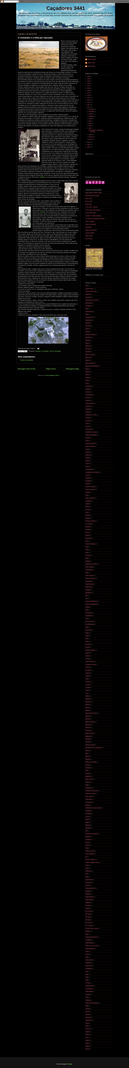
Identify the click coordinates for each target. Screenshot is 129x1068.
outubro (91, 114)
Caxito (87, 423)
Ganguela (88, 590)
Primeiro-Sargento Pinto (92, 862)
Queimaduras (89, 879)
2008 (88, 147)
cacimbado (88, 386)
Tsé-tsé (51, 351)
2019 (88, 88)
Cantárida (88, 409)
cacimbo (87, 389)
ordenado (88, 811)
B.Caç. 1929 (88, 201)
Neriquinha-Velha (90, 793)
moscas (87, 765)
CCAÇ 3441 (88, 429)
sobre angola (89, 235)
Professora (88, 871)
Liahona (87, 673)
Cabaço (87, 377)
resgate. (87, 908)
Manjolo (87, 710)
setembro (91, 116)
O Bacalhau (88, 799)
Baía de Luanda (89, 354)
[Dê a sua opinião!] (21, 351)
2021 (88, 86)
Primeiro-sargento (90, 859)
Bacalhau (88, 351)
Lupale (87, 690)
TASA (86, 997)
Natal (86, 785)
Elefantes (88, 526)
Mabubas (88, 699)
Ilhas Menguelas (89, 624)
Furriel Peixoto (89, 584)
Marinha (87, 719)
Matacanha (88, 736)
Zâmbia (87, 1046)
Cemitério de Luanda (91, 432)
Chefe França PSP (90, 443)
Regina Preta (89, 899)
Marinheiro (88, 724)
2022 (88, 83)
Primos (87, 865)
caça (86, 383)
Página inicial (51, 369)
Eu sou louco (89, 238)
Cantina (87, 412)
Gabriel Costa (91, 62)
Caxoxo (87, 426)
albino (87, 314)
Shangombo (88, 968)
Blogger (70, 1064)
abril (90, 128)
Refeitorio (88, 891)
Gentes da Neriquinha (91, 604)
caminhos (88, 400)
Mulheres (88, 782)
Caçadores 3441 (65, 8)
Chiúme (87, 458)
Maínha (87, 707)
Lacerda (87, 658)
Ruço (86, 934)
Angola (87, 331)
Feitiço (87, 549)
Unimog (87, 1014)
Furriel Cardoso (89, 575)
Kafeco (87, 633)
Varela (87, 1023)
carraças (87, 417)
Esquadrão (88, 538)
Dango (87, 503)
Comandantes (89, 469)
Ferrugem (88, 555)
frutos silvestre (89, 567)
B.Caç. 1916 (88, 198)
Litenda (87, 676)
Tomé (86, 1006)
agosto (91, 118)
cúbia (86, 495)
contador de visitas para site (93, 180)
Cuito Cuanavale (90, 498)
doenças (37, 351)
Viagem (87, 1031)
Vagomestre (88, 1020)
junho (90, 123)
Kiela (86, 638)
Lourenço (88, 681)
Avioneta (87, 349)
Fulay (86, 572)
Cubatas (87, 492)
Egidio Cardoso (91, 59)
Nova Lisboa (88, 796)
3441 (86, 285)
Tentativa (87, 1000)
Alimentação (88, 320)
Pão (86, 831)
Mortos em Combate (90, 762)
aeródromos (88, 303)
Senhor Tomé (89, 960)
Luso (86, 693)
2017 (88, 93)
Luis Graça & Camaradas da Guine (95, 218)
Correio (87, 475)
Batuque (87, 372)
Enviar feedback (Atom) (52, 375)
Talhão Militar (89, 991)
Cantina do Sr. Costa (91, 415)
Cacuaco (87, 392)
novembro (91, 111)
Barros (87, 369)
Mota (86, 770)
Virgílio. (87, 1043)
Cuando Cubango (90, 486)
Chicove (87, 452)
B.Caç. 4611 (88, 204)
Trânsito (87, 1008)
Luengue (87, 687)
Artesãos (87, 340)
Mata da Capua (89, 733)
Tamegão (88, 994)
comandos (42, 212)
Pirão (86, 848)
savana (87, 954)
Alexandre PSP (89, 317)
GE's (86, 595)
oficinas (87, 805)
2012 (88, 105)
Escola (87, 532)
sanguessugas (89, 942)
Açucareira (88, 297)
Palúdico (42, 177)
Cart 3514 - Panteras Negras (93, 215)
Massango (88, 730)
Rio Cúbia (88, 914)
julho (90, 121)
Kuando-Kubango (90, 650)
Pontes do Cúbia (90, 851)
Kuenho (87, 653)
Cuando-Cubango (90, 489)
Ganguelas (88, 592)
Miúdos (87, 756)
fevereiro (91, 137)
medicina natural (90, 745)
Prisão (87, 868)
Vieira (87, 1037)
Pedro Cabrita (91, 66)
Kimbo (87, 641)
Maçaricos (88, 701)
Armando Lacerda (90, 334)
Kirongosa (88, 644)
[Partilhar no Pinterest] (26, 351)
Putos (86, 877)
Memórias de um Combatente (93, 747)
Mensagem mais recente (26, 369)
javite (86, 627)
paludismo (88, 828)
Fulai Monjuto (89, 569)
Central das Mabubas (91, 435)
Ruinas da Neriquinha (91, 937)
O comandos (45, 351)
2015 (88, 97)
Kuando (87, 647)
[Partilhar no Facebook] (24, 351)
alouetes (87, 323)
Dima (86, 512)
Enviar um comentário (26, 360)
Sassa (87, 951)
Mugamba (88, 776)
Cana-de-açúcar (89, 403)
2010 (88, 142)
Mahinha (87, 704)
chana (87, 440)
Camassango (89, 394)
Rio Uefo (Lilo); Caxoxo (91, 928)
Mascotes (88, 727)
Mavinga (87, 739)
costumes (88, 478)
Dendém (87, 509)
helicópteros (88, 613)
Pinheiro (87, 845)
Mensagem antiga (72, 369)
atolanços (88, 346)
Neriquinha (88, 788)
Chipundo (88, 455)
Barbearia (88, 357)
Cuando (87, 483)
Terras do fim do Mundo (91, 1003)
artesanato (88, 337)
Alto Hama (88, 326)
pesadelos (88, 839)
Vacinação (58, 351)
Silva (86, 971)
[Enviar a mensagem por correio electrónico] (38, 348)
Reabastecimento (90, 888)
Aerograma (88, 227)
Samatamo (88, 940)
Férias (87, 552)
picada (87, 842)
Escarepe (88, 529)
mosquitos (88, 767)
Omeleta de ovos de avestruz (93, 808)
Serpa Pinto (88, 965)
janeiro (91, 139)
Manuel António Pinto (91, 713)
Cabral (87, 380)
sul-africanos (88, 988)
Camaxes (88, 397)
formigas (87, 561)
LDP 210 (87, 667)
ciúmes (87, 466)
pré (86, 856)
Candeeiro (88, 406)
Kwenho (87, 656)
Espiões (87, 535)
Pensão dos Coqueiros (91, 833)
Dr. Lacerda (88, 524)
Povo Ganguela (89, 854)
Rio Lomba (88, 922)
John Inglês (88, 630)
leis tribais (88, 670)
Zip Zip (87, 1049)
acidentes (88, 294)
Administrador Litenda (91, 300)
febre (86, 547)
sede (86, 957)
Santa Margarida (90, 948)
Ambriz (87, 328)
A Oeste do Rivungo (90, 291)
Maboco (87, 696)
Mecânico (88, 742)
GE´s (86, 598)
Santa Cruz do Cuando (91, 945)
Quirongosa (88, 882)
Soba (86, 977)
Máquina (87, 716)
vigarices (87, 1040)
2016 (88, 95)
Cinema (87, 463)
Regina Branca (89, 897)
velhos (87, 1026)
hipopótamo (88, 615)
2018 (88, 90)
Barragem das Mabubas (92, 366)
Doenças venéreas (90, 521)
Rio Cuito (88, 917)
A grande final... (89, 288)
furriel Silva (88, 587)
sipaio (87, 974)
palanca (87, 822)
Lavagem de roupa (90, 664)
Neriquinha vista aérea (91, 790)
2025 (88, 76)
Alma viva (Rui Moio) (91, 230)
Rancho (87, 885)
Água (86, 308)
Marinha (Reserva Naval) (92, 195)
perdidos (87, 836)
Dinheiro (87, 515)
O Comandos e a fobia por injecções (35, 38)
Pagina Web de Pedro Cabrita (93, 192)
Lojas (86, 679)
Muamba (87, 773)
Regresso (88, 902)
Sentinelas (88, 963)
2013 (88, 102)
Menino (87, 750)
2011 (88, 107)
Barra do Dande (89, 363)
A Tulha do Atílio (89, 233)
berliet (87, 374)
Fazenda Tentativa (90, 544)
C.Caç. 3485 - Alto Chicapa (92, 210)
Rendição (88, 905)
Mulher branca (89, 779)
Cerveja (87, 437)
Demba (87, 506)
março (90, 134)
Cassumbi (88, 420)
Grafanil (87, 607)
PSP (86, 874)
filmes (87, 558)
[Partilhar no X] (23, 351)
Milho (86, 753)
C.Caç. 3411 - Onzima (91, 207)
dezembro (91, 109)
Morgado (87, 759)
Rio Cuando (88, 911)
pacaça (87, 816)
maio (90, 125)
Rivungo (87, 931)
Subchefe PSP (89, 986)
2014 (88, 100)
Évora (87, 541)
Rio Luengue (89, 925)
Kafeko (87, 635)
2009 (88, 144)
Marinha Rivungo (90, 722)
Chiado (87, 449)
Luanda (87, 684)
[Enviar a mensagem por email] (19, 351)
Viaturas (87, 1034)
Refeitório (88, 894)
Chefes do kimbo (90, 446)
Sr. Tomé (87, 983)
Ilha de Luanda (89, 621)
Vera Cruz (88, 1028)
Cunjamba (88, 501)
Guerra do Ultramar (90, 224)
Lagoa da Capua (90, 661)
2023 (88, 81)
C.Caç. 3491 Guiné (90, 213)
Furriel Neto (88, 581)
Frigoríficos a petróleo (91, 564)
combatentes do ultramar (92, 472)
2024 (88, 79)
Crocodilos (88, 481)
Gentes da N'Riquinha (91, 601)
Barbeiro (87, 360)
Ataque (87, 343)
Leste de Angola (89, 221)
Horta (86, 618)
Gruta (86, 610)
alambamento (89, 311)
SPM (86, 980)
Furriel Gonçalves (90, 578)
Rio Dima (88, 920)
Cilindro (87, 460)
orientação (88, 813)
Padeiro (87, 819)
